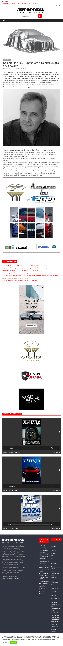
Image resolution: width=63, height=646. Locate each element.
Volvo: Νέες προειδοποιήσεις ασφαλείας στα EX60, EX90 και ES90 (19, 280)
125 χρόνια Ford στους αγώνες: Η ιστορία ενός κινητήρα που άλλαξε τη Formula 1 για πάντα (26, 3)
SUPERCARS (54, 563)
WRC (52, 566)
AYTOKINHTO (7, 60)
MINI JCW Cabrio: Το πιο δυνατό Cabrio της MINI (15, 278)
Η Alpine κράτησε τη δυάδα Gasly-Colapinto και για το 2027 (17, 273)
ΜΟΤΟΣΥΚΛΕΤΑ (55, 613)
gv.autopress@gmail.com (12, 578)
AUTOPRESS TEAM (18, 68)
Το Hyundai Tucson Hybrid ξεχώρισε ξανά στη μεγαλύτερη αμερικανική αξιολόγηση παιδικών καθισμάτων (30, 275)
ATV (52, 543)
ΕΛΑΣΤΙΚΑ (53, 595)
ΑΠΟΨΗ (53, 580)
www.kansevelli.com (7, 581)
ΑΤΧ (25, 68)
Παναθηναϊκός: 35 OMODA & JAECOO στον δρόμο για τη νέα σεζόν (20, 270)
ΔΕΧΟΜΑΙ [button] (13, 642)
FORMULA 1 (54, 556)
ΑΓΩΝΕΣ (53, 569)
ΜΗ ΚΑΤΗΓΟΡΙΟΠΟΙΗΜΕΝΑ (55, 608)
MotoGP (53, 561)
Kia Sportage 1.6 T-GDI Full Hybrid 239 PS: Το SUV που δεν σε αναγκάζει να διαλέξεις (24, 265)
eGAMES (53, 553)
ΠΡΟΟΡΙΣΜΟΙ (54, 626)
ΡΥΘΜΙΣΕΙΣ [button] (5, 642)
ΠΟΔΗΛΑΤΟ (54, 624)
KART (52, 558)
